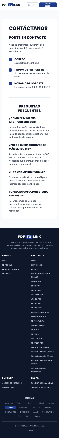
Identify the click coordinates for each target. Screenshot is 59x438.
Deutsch (36, 408)
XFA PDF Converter (40, 347)
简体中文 (20, 403)
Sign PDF (35, 330)
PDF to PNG (36, 308)
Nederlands (48, 412)
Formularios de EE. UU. (42, 356)
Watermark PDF (38, 317)
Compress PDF (38, 325)
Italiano (48, 408)
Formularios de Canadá (42, 352)
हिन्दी (27, 416)
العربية (35, 412)
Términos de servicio (41, 387)
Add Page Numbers (40, 312)
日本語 (41, 403)
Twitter (29, 430)
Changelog (36, 265)
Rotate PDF (36, 290)
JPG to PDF (36, 299)
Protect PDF (37, 343)
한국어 (51, 403)
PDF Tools (7, 265)
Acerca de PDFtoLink (12, 383)
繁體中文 (31, 403)
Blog (33, 261)
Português (10, 412)
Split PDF (35, 286)
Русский (24, 412)
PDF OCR (35, 334)
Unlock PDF (36, 339)
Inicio (4, 261)
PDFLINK (11, 4)
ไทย (20, 416)
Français (23, 408)
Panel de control (10, 269)
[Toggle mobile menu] (23, 5)
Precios (6, 274)
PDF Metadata (38, 321)
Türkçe (36, 416)
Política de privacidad (42, 383)
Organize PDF (37, 295)
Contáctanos (9, 387)
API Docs (35, 269)
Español (10, 408)
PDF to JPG (36, 303)
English (9, 403)
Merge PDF (36, 281)
